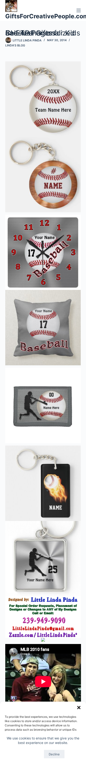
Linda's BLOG (15, 45)
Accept (31, 754)
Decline (54, 754)
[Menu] (78, 10)
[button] (78, 707)
